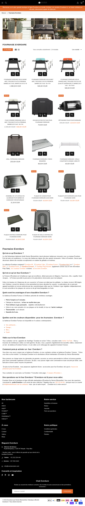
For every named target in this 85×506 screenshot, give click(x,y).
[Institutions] (77, 2)
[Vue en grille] (15, 50)
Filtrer (8, 49)
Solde (7, 95)
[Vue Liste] (18, 50)
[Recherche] (6, 2)
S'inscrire (67, 491)
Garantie (46, 408)
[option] (42, 8)
